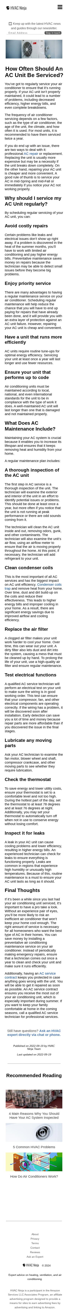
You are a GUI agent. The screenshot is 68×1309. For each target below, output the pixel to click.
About (35, 1234)
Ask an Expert (35, 1256)
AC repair (31, 154)
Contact (35, 1247)
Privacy (35, 1238)
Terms (35, 1243)
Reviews (35, 1252)
